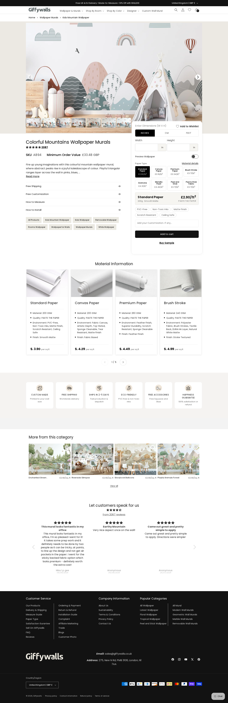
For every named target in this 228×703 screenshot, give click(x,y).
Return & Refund (67, 610)
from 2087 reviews (114, 514)
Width (138, 140)
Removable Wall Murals (185, 623)
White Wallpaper (106, 227)
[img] (114, 510)
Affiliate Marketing (68, 623)
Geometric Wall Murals (185, 614)
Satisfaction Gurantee (38, 623)
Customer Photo (67, 636)
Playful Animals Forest (168, 477)
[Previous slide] (104, 362)
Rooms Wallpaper (36, 227)
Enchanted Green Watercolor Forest (38, 477)
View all (114, 485)
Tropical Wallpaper (150, 619)
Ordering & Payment (69, 605)
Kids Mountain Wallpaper (76, 17)
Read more (32, 176)
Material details (190, 163)
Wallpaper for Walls (60, 227)
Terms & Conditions (109, 614)
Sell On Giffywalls (35, 627)
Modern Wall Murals (183, 610)
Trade (61, 627)
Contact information (68, 696)
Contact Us (105, 623)
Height (171, 140)
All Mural (177, 605)
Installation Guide (67, 614)
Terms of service (102, 696)
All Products (33, 220)
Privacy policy (51, 696)
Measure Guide (34, 614)
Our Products (33, 605)
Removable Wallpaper (105, 220)
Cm (167, 133)
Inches (145, 133)
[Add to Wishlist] (66, 447)
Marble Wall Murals (183, 619)
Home (32, 17)
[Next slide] (123, 362)
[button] (71, 11)
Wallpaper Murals (49, 17)
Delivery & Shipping (36, 610)
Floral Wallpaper (148, 614)
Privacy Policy (106, 619)
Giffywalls (37, 696)
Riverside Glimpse (81, 477)
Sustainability (106, 610)
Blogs (61, 632)
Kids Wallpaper (82, 220)
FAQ (28, 632)
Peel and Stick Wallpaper (153, 623)
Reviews (30, 636)
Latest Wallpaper (149, 610)
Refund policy (86, 696)
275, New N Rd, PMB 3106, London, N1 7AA (114, 662)
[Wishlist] (189, 9)
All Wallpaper (147, 605)
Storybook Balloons (124, 477)
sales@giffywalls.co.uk (114, 654)
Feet (188, 133)
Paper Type (32, 619)
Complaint (64, 619)
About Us (103, 605)
